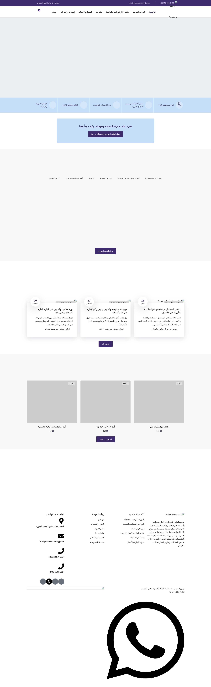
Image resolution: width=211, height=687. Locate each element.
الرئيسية (152, 12)
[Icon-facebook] (55, 581)
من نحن (54, 12)
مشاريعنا (99, 12)
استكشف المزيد (105, 439)
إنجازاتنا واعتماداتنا (67, 12)
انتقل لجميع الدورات (105, 251)
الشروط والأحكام (97, 538)
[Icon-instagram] (61, 581)
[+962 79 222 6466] (61, 551)
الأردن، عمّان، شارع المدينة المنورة (50, 526)
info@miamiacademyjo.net (139, 3)
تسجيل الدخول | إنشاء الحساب (48, 3)
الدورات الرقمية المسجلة (134, 519)
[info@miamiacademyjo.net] (61, 536)
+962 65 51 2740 (57, 572)
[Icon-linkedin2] (43, 581)
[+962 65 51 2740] (61, 566)
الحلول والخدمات (85, 12)
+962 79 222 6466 (56, 557)
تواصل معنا (99, 533)
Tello (182, 592)
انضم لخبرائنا (99, 529)
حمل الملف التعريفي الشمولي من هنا (105, 134)
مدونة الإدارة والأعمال (135, 542)
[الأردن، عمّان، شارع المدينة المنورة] (61, 521)
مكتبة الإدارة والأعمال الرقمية (117, 12)
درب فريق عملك (137, 529)
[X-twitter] (49, 581)
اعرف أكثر (106, 344)
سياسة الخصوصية (97, 542)
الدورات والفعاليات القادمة (133, 524)
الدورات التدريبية (139, 12)
